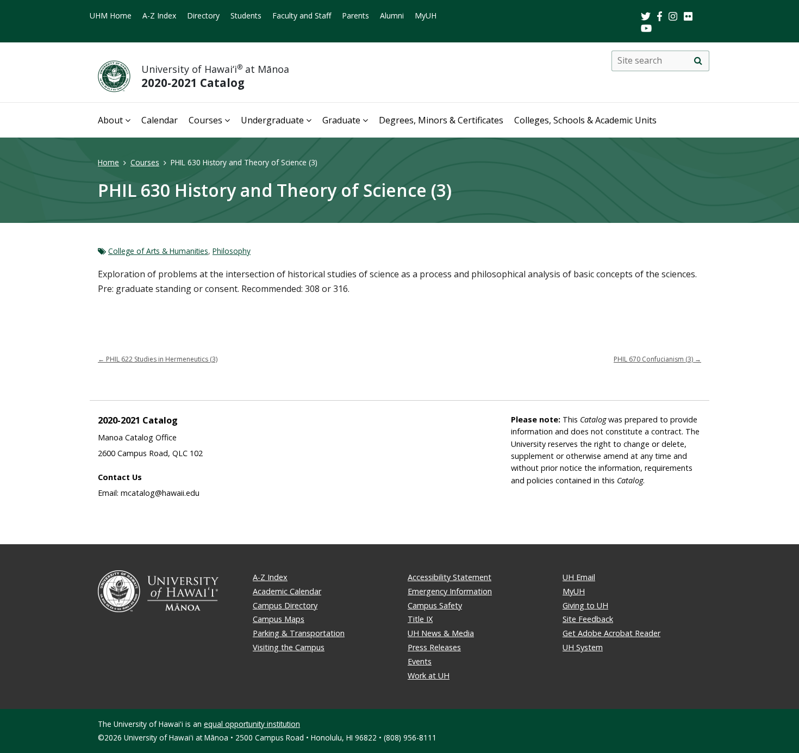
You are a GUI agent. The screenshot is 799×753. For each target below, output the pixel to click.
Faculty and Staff (301, 15)
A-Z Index (159, 15)
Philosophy (232, 251)
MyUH (425, 15)
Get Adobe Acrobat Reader (611, 633)
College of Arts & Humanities (158, 251)
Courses (205, 120)
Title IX (420, 619)
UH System (583, 647)
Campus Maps (278, 619)
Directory (203, 15)
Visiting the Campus (288, 647)
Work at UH (429, 675)
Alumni (392, 15)
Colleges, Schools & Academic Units (585, 120)
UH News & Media (441, 633)
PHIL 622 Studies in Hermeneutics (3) (157, 359)
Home (108, 162)
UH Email (579, 577)
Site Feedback (588, 619)
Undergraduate (272, 120)
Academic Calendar (287, 591)
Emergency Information (450, 591)
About (110, 120)
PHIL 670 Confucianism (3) (657, 359)
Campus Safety (435, 605)
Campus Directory (285, 605)
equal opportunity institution (252, 724)
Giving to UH (585, 605)
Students (245, 15)
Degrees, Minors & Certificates (441, 120)
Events (420, 661)
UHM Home (111, 15)
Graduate (341, 120)
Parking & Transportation (299, 633)
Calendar (159, 120)
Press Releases (434, 647)
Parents (355, 15)
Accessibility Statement (449, 577)
